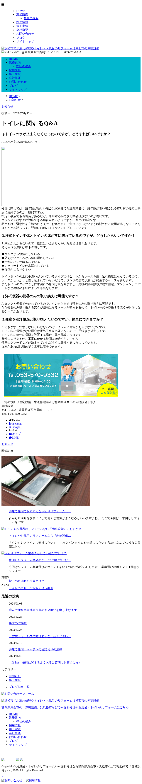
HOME (20, 10)
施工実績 (22, 26)
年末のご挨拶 (18, 623)
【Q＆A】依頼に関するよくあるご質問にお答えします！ (46, 662)
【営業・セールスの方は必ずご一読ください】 (40, 636)
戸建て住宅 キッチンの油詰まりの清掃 (35, 649)
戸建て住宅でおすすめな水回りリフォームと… (40, 511)
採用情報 (22, 22)
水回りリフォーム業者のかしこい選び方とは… (40, 560)
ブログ (20, 37)
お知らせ (7, 444)
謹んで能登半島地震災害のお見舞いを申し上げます (43, 610)
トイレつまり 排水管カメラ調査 (31, 588)
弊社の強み (31, 18)
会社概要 (22, 29)
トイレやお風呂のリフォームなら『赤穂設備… (40, 535)
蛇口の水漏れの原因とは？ (26, 581)
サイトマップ (25, 41)
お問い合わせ (25, 33)
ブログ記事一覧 (19, 686)
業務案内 (22, 14)
